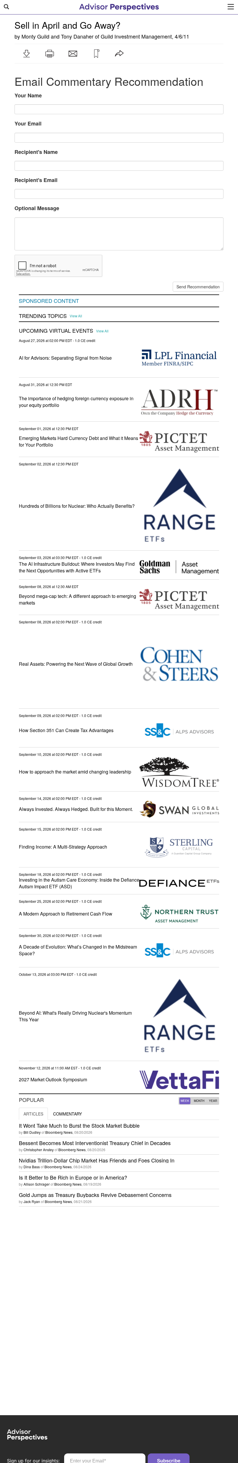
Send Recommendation (198, 287)
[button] (26, 53)
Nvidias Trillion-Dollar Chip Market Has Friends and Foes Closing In (96, 1160)
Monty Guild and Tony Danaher (57, 36)
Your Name (28, 95)
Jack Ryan (32, 1201)
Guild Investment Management (136, 36)
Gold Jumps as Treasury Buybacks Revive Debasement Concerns (95, 1194)
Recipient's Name (36, 152)
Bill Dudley (32, 1132)
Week (185, 1101)
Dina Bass (32, 1166)
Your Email (28, 123)
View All (76, 316)
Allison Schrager (37, 1184)
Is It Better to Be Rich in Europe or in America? (73, 1177)
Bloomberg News (59, 1132)
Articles (33, 1114)
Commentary (67, 1114)
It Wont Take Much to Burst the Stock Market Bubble (79, 1125)
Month (199, 1101)
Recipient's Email (36, 180)
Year (213, 1101)
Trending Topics (43, 316)
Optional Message (37, 208)
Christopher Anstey (39, 1149)
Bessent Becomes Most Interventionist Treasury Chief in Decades (95, 1143)
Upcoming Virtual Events (56, 331)
